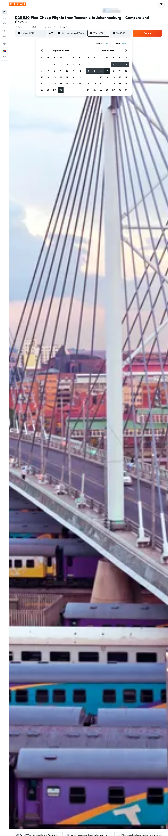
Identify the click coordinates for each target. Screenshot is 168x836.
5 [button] (79, 64)
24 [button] (67, 83)
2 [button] (60, 64)
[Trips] (4, 43)
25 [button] (73, 83)
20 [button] (42, 83)
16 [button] (61, 77)
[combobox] (20, 27)
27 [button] (42, 89)
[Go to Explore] (4, 30)
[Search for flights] (4, 12)
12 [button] (80, 71)
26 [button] (79, 83)
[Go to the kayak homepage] (17, 4)
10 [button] (67, 71)
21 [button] (48, 83)
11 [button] (73, 71)
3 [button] (67, 64)
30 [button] (60, 89)
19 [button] (80, 77)
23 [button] (61, 83)
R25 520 (22, 17)
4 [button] (73, 64)
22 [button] (54, 83)
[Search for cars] (4, 23)
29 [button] (54, 89)
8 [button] (54, 71)
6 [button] (42, 71)
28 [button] (48, 89)
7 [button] (48, 71)
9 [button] (60, 71)
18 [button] (73, 77)
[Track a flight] (4, 36)
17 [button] (67, 77)
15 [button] (55, 77)
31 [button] (126, 89)
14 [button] (48, 77)
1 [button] (54, 64)
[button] (4, 4)
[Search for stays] (4, 17)
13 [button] (42, 77)
